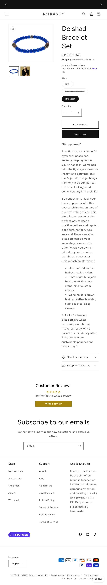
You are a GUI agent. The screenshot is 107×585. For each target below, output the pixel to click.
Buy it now (80, 134)
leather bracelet (76, 92)
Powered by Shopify (38, 575)
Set (69, 84)
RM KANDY (23, 575)
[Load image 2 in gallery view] (25, 71)
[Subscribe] (79, 446)
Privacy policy (73, 575)
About (11, 492)
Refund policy (47, 514)
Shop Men (14, 485)
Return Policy (46, 500)
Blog (41, 478)
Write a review (53, 403)
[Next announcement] (101, 4)
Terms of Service (48, 507)
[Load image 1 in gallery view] (14, 71)
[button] (7, 14)
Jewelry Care (46, 492)
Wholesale (14, 500)
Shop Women (15, 478)
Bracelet (70, 98)
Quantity (66, 106)
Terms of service (91, 575)
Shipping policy (69, 578)
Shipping (66, 59)
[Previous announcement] (6, 4)
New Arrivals (15, 471)
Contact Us (45, 485)
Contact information (89, 578)
